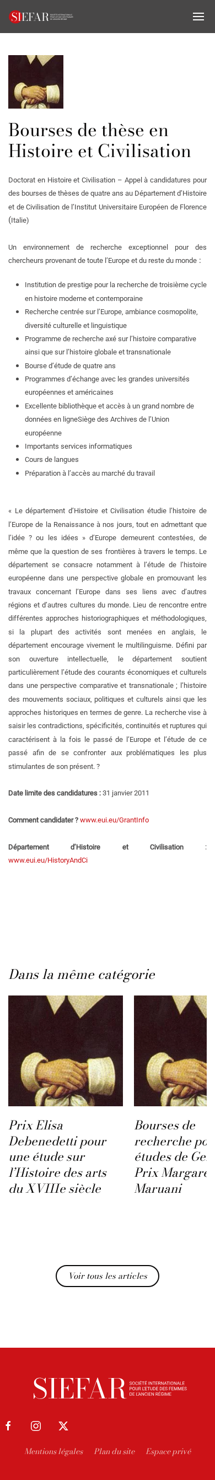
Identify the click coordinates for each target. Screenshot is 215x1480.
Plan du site (114, 1451)
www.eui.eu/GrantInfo (114, 820)
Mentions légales (53, 1451)
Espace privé (168, 1451)
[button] (198, 16)
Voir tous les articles (107, 1275)
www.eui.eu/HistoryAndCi (48, 860)
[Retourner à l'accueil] (41, 16)
